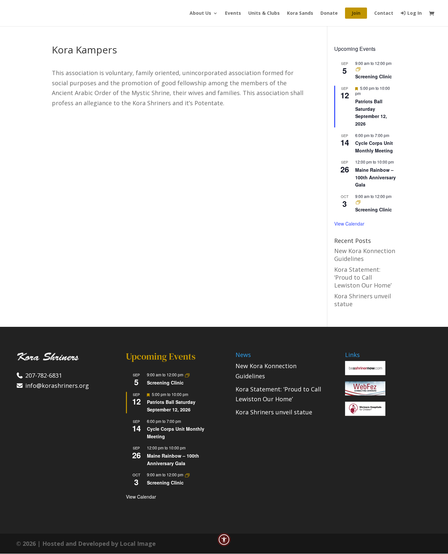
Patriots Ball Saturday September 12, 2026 (371, 112)
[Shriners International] (365, 373)
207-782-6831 (43, 375)
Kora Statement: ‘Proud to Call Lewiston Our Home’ (363, 277)
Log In (414, 13)
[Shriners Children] (365, 414)
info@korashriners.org (56, 385)
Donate (329, 13)
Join (356, 13)
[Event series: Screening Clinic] (358, 68)
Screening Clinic (373, 76)
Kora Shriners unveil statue (273, 412)
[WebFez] (365, 393)
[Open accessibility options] (224, 539)
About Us (200, 13)
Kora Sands (300, 13)
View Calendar (349, 223)
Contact (383, 13)
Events (233, 13)
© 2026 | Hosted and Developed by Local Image (86, 543)
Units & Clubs (264, 13)
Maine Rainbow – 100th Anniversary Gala (375, 177)
